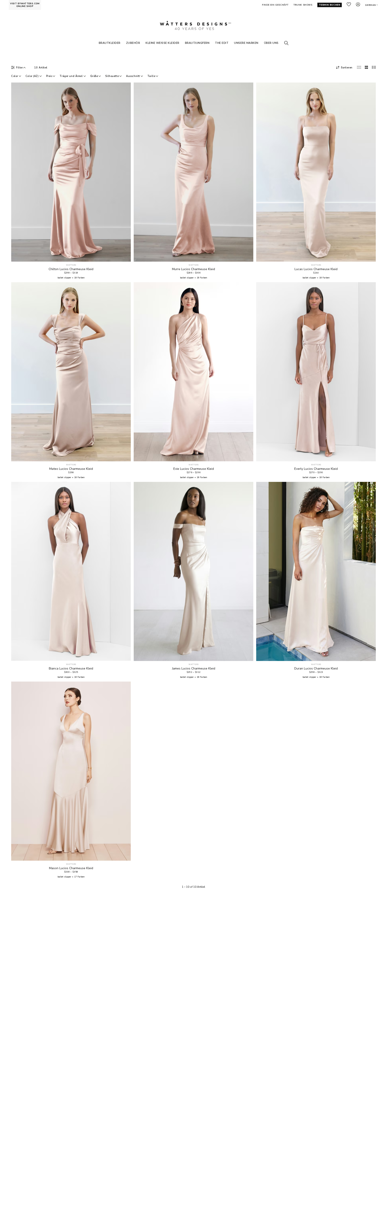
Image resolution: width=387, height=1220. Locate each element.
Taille (151, 76)
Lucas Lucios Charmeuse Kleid (316, 269)
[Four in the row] (359, 67)
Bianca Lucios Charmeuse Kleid (71, 668)
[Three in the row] (366, 67)
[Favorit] (125, 255)
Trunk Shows (302, 4)
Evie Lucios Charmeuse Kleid (193, 469)
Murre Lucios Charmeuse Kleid (193, 269)
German (370, 5)
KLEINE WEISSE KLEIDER (162, 43)
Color (14, 76)
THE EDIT (221, 43)
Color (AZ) (32, 76)
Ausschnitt (133, 76)
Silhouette (112, 76)
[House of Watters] (193, 25)
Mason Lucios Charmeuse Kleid (71, 868)
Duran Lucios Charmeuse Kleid (316, 668)
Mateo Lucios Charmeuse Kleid (71, 469)
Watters (71, 265)
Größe (94, 76)
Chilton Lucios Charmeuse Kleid (71, 269)
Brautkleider (109, 43)
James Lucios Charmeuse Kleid (193, 668)
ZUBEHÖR (133, 43)
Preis (49, 76)
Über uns (271, 43)
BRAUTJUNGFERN (197, 43)
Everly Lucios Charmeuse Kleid (316, 469)
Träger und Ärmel (71, 76)
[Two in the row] (374, 67)
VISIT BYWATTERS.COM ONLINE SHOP (25, 5)
